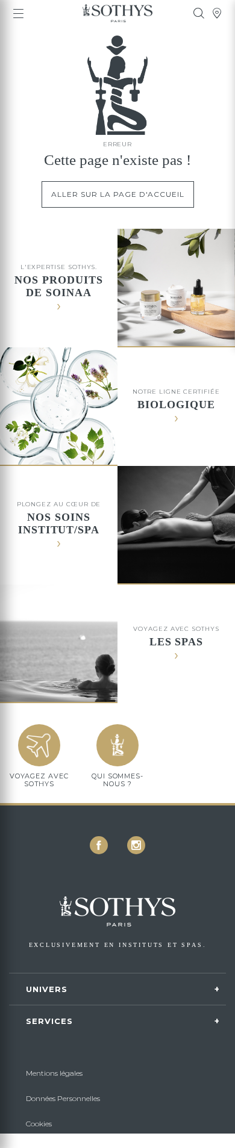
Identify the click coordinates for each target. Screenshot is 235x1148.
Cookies (39, 1123)
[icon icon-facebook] (99, 845)
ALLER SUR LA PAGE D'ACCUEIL (117, 194)
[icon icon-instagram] (136, 845)
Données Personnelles (63, 1098)
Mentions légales (54, 1073)
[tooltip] (199, 13)
